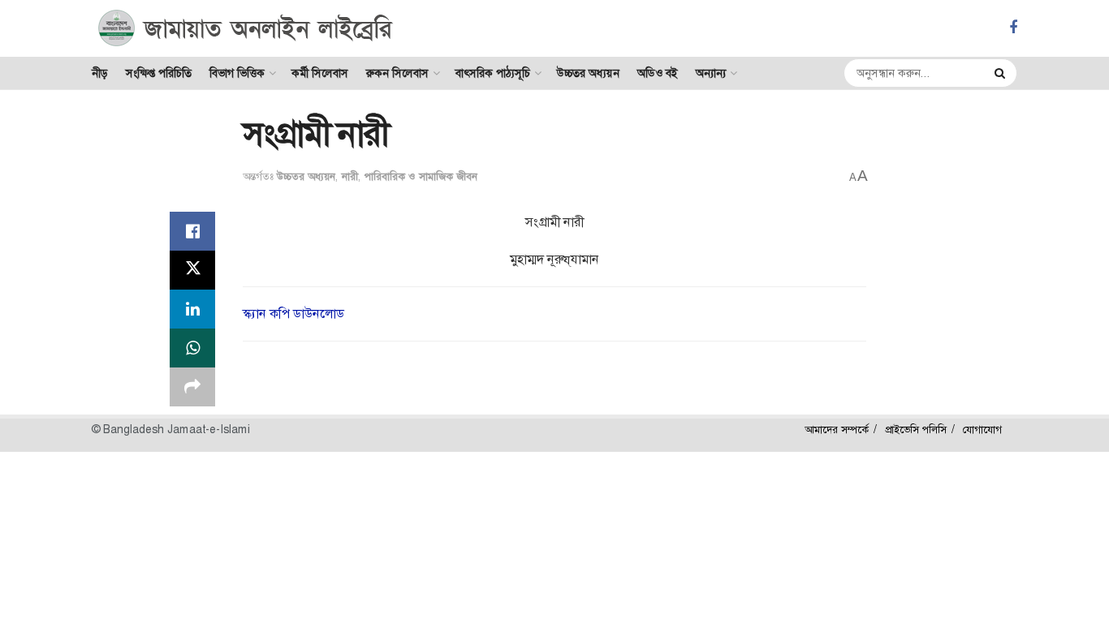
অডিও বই (657, 73)
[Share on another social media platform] (192, 386)
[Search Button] (1001, 73)
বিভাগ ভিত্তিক (237, 73)
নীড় (100, 73)
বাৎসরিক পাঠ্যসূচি (492, 73)
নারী (350, 176)
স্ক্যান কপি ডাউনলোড (293, 313)
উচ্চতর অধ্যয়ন (588, 73)
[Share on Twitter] (192, 270)
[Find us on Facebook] (1013, 28)
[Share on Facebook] (192, 231)
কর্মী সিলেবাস (319, 73)
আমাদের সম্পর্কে (837, 429)
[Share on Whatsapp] (192, 348)
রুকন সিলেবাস (397, 73)
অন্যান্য (711, 73)
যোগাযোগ (982, 429)
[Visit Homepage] (245, 28)
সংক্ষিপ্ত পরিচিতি (159, 73)
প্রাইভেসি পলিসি (916, 429)
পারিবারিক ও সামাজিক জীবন (421, 176)
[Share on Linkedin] (192, 309)
